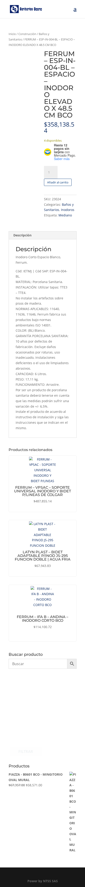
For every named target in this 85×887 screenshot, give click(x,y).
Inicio (12, 34)
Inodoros (67, 210)
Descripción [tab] (22, 235)
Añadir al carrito (57, 182)
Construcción (27, 34)
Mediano (65, 215)
